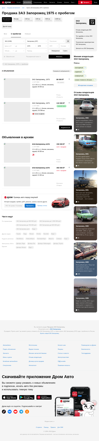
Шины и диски (7, 357)
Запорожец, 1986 (82, 298)
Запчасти (52, 2)
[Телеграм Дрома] (21, 412)
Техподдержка (85, 353)
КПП (51, 46)
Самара (58, 238)
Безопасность (85, 349)
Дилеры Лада (20, 243)
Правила (53, 427)
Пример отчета (42, 205)
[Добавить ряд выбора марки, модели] (68, 41)
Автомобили (27, 2)
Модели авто (49, 421)
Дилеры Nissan (21, 247)
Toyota (18, 234)
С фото (65, 51)
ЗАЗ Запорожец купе (22, 229)
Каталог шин (62, 345)
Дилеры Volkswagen (44, 243)
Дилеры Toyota (58, 243)
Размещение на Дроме (88, 345)
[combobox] (14, 41)
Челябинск (19, 238)
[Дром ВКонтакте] (10, 412)
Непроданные (56, 51)
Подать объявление (9, 349)
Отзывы (59, 2)
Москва (19, 2)
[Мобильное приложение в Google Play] (26, 397)
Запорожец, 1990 (82, 226)
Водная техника (34, 349)
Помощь (46, 427)
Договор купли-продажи (36, 361)
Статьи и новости (63, 353)
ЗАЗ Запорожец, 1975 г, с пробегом (16, 64)
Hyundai (46, 234)
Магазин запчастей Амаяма (37, 353)
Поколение (53, 41)
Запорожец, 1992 (82, 118)
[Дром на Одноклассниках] (27, 412)
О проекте (39, 427)
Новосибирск (30, 238)
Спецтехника (7, 365)
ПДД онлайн (62, 361)
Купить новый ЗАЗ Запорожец (49, 333)
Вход (95, 2)
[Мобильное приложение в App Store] (9, 397)
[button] (34, 229)
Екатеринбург (41, 238)
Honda (39, 234)
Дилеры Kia (31, 243)
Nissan (31, 234)
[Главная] (8, 2)
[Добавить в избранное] (69, 79)
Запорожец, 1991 (82, 154)
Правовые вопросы (64, 365)
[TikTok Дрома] (4, 412)
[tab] (5, 35)
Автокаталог (32, 365)
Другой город (7, 26)
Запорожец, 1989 (82, 262)
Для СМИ (60, 427)
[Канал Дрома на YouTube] (15, 412)
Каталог (66, 2)
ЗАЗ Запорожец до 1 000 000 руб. (50, 221)
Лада (25, 234)
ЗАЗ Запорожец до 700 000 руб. (26, 225)
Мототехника (33, 345)
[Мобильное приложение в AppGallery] (44, 397)
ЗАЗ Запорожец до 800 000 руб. (26, 221)
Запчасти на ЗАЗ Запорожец (85, 48)
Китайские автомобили (10, 361)
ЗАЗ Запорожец (81, 22)
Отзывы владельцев (35, 357)
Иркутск (51, 238)
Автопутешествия (63, 357)
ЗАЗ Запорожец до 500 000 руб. (50, 225)
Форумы (60, 349)
